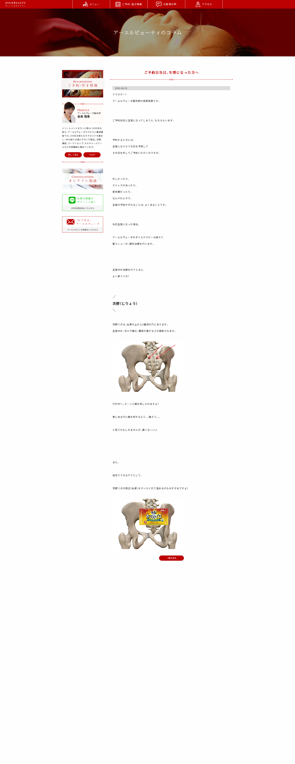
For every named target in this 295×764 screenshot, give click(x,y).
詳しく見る (73, 154)
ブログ (92, 154)
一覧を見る (171, 557)
